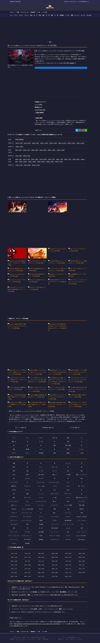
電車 (52, 15)
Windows (14, 509)
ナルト (68, 482)
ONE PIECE (41, 474)
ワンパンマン (41, 505)
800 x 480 (18, 156)
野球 (68, 449)
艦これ (54, 501)
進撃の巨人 (14, 486)
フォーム (59, 124)
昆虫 (55, 445)
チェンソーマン (14, 531)
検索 (18, 12)
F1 (41, 512)
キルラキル (68, 539)
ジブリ (27, 501)
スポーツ (14, 453)
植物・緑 (14, 441)
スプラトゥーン (14, 520)
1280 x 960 (35, 143)
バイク (41, 449)
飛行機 (27, 449)
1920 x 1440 (80, 143)
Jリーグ (41, 516)
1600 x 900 (27, 572)
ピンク (41, 467)
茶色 (82, 478)
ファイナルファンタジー (55, 482)
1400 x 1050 (44, 143)
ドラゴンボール (14, 482)
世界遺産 (62, 15)
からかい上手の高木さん (82, 535)
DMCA (39, 639)
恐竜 (55, 509)
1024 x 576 (26, 159)
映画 (55, 453)
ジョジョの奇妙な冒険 (27, 509)
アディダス (27, 531)
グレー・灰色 (41, 486)
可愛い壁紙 (81, 505)
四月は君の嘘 (54, 528)
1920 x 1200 (60, 150)
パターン (27, 15)
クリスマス (27, 505)
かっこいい (77, 15)
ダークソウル (27, 497)
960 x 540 (18, 159)
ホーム (12, 12)
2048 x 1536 (41, 557)
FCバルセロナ (13, 524)
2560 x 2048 (14, 561)
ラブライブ (14, 512)
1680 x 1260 (71, 143)
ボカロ (14, 474)
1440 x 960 (27, 165)
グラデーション (68, 493)
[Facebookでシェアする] (79, 130)
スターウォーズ (54, 493)
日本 (68, 470)
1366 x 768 (59, 159)
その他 (81, 453)
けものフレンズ (54, 539)
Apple (68, 490)
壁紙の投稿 (45, 639)
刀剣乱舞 (41, 524)
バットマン (41, 493)
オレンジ (54, 470)
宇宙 (40, 15)
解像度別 (33, 12)
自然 (31, 15)
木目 (14, 493)
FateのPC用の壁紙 (40, 110)
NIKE (27, 524)
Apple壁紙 (41, 531)
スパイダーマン (54, 505)
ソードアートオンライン (14, 501)
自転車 (41, 520)
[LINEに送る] (85, 130)
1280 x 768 (26, 156)
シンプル (67, 15)
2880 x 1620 (27, 576)
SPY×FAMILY (27, 539)
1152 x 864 (27, 143)
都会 (82, 470)
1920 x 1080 (32, 161)
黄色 (14, 470)
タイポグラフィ (14, 516)
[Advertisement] (50, 29)
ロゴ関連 (68, 474)
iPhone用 (89, 15)
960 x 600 (18, 150)
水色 (27, 470)
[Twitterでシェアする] (76, 130)
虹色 (68, 501)
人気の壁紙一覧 (76, 427)
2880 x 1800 (41, 565)
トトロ (81, 524)
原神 (14, 528)
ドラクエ (68, 535)
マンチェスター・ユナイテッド (29, 535)
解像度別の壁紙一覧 (49, 427)
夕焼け (27, 474)
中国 (68, 509)
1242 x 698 (42, 159)
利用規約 (59, 621)
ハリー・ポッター (81, 520)
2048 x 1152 (41, 161)
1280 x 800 (34, 150)
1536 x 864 (76, 159)
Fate (54, 490)
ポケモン (41, 509)
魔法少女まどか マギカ (81, 497)
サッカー (82, 449)
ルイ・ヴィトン (54, 531)
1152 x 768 (18, 165)
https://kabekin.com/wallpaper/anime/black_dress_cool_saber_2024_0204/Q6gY (37, 623)
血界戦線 (41, 539)
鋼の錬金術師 (68, 520)
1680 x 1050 (51, 150)
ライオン (68, 497)
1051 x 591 (34, 159)
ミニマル (54, 486)
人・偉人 (54, 497)
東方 (14, 497)
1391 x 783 (67, 159)
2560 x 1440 (59, 161)
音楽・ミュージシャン (81, 474)
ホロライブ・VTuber (54, 535)
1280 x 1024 (19, 146)
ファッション (68, 512)
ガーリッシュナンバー (13, 535)
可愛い (14, 467)
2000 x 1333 (36, 165)
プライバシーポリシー (21, 639)
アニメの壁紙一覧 (21, 427)
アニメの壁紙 (38, 104)
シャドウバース (54, 524)
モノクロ (27, 490)
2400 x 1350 (50, 161)
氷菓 (82, 528)
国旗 (27, 493)
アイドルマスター (27, 516)
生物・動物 (68, 445)
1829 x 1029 (23, 161)
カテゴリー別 (25, 12)
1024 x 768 (18, 143)
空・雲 (41, 441)
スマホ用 (45, 12)
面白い (54, 512)
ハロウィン (68, 516)
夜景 (43, 15)
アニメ (11, 15)
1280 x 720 (51, 159)
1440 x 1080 (53, 143)
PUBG (41, 535)
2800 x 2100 (68, 557)
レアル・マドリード (82, 531)
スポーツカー (54, 467)
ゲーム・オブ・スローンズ (28, 512)
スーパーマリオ (54, 516)
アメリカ (41, 478)
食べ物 (14, 490)
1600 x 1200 (62, 143)
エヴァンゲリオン (41, 482)
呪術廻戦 (27, 543)
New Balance (81, 539)
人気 (39, 12)
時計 (68, 531)
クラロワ (14, 543)
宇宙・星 (54, 437)
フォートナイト (14, 539)
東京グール (14, 505)
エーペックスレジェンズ (28, 520)
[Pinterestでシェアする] (82, 130)
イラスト (21, 15)
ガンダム (54, 520)
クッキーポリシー (32, 639)
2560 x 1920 (54, 557)
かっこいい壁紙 (68, 505)
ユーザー (72, 120)
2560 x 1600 (27, 565)
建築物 (68, 453)
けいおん (68, 528)
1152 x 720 (26, 150)
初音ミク (54, 474)
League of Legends (82, 516)
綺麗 (72, 15)
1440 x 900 (42, 150)
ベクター (68, 486)
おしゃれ (83, 15)
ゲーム (15, 15)
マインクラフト (82, 501)
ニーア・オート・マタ (68, 524)
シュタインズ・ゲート (41, 501)
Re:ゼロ (41, 528)
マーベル (41, 497)
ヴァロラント (27, 486)
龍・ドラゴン (81, 486)
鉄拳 (82, 512)
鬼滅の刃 (82, 509)
